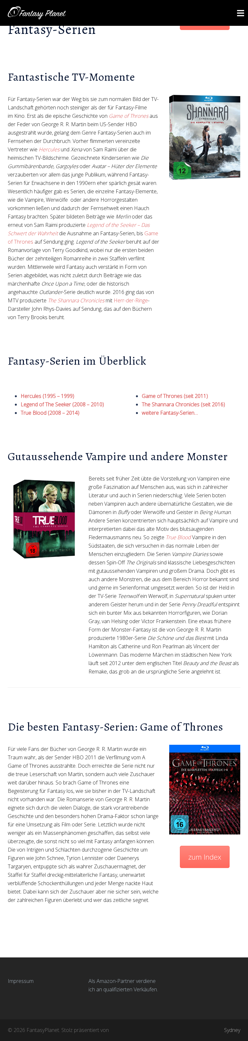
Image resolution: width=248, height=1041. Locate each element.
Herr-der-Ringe (131, 300)
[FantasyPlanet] (37, 12)
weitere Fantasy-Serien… (170, 412)
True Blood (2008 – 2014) (50, 412)
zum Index (204, 857)
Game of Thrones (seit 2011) (175, 395)
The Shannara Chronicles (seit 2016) (183, 404)
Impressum (21, 981)
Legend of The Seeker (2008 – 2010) (62, 404)
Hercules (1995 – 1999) (47, 395)
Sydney (232, 1030)
